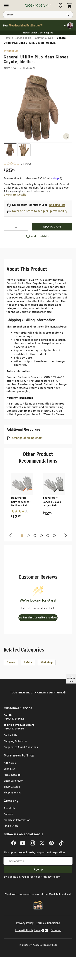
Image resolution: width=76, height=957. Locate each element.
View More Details (15, 194)
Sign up (38, 869)
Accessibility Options (27, 930)
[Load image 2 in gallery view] (24, 149)
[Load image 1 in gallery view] (10, 149)
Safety (28, 662)
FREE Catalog (12, 774)
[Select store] (61, 5)
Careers (8, 814)
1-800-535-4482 (14, 718)
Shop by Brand (12, 792)
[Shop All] (6, 5)
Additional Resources (23, 429)
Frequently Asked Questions (21, 747)
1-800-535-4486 (14, 728)
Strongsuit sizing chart (27, 438)
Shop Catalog (12, 786)
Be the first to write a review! (38, 617)
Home (7, 37)
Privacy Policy (51, 876)
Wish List (9, 769)
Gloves (11, 662)
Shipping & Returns (15, 741)
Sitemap (56, 930)
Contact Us (10, 735)
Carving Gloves (44, 37)
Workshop (47, 662)
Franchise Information (17, 820)
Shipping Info (57, 204)
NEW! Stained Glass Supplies (38, 32)
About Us (9, 808)
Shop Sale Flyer (13, 780)
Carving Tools (23, 37)
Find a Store (11, 825)
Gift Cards (10, 763)
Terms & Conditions (48, 923)
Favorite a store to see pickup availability (39, 211)
